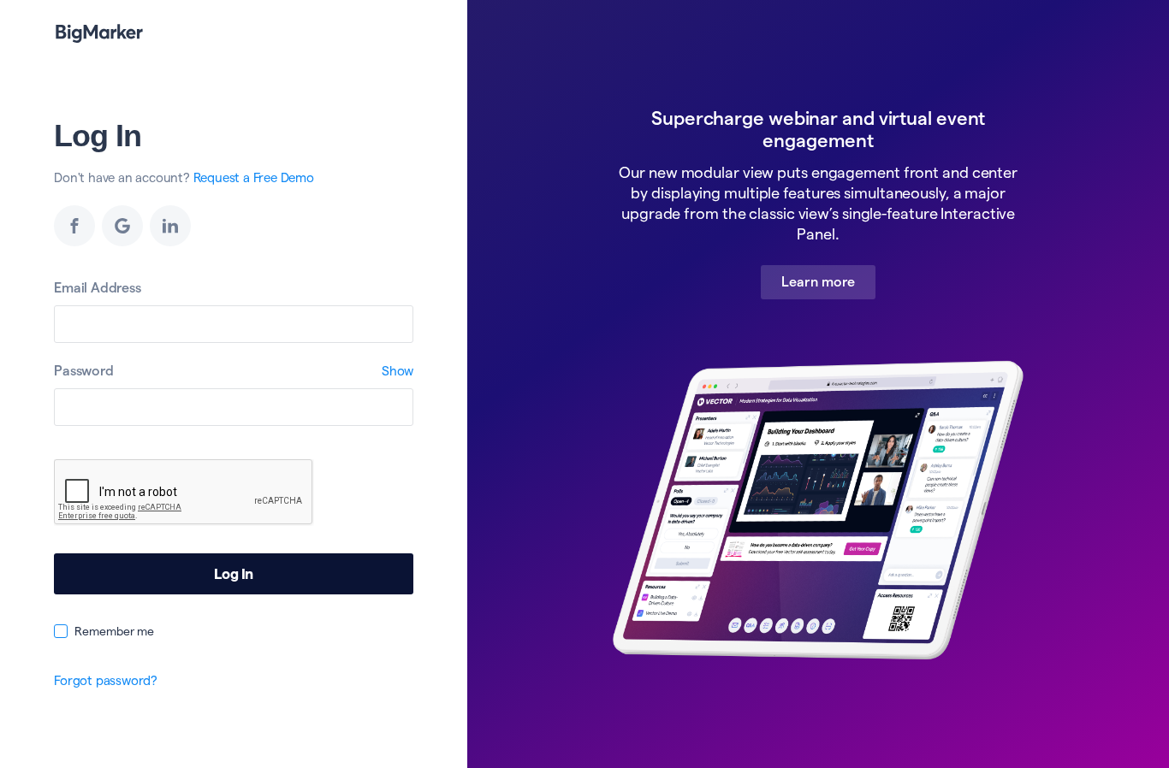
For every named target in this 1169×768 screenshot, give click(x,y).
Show (397, 370)
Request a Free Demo (253, 177)
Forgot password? (105, 680)
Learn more (818, 282)
